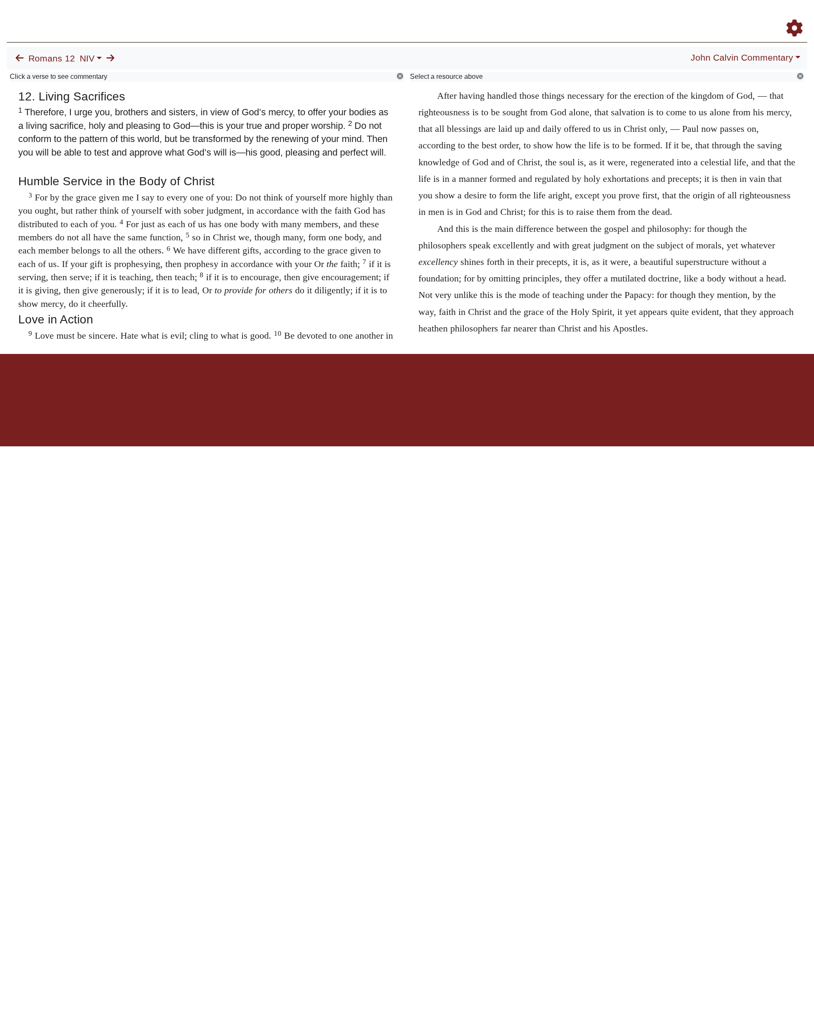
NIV (87, 58)
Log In (761, 16)
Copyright (424, 383)
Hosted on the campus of (364, 421)
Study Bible (726, 16)
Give (479, 383)
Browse (532, 16)
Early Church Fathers (588, 16)
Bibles (390, 383)
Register (790, 16)
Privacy (445, 383)
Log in (336, 383)
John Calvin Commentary (742, 58)
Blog (695, 16)
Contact (463, 383)
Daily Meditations (654, 16)
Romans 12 (51, 58)
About (406, 383)
